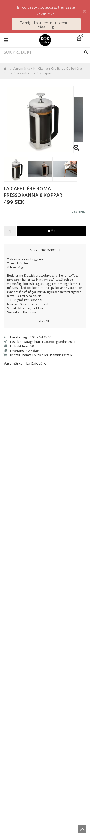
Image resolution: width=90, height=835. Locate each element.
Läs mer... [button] (79, 211)
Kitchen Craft (49, 68)
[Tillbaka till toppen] (82, 830)
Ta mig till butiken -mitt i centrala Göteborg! (46, 24)
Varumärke (22, 68)
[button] (82, 39)
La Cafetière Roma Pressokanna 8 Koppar (43, 70)
